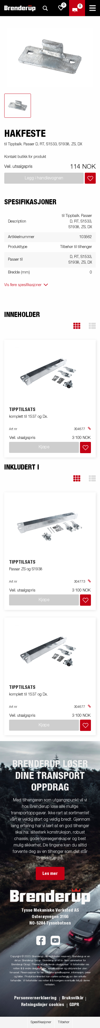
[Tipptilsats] (50, 373)
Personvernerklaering (36, 998)
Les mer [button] (50, 873)
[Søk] (45, 8)
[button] (76, 326)
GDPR (74, 1005)
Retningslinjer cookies (43, 1005)
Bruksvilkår (73, 998)
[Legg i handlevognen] (90, 178)
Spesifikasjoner (41, 1022)
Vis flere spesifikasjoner (23, 285)
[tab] (17, 106)
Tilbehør (63, 1022)
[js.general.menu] (92, 8)
